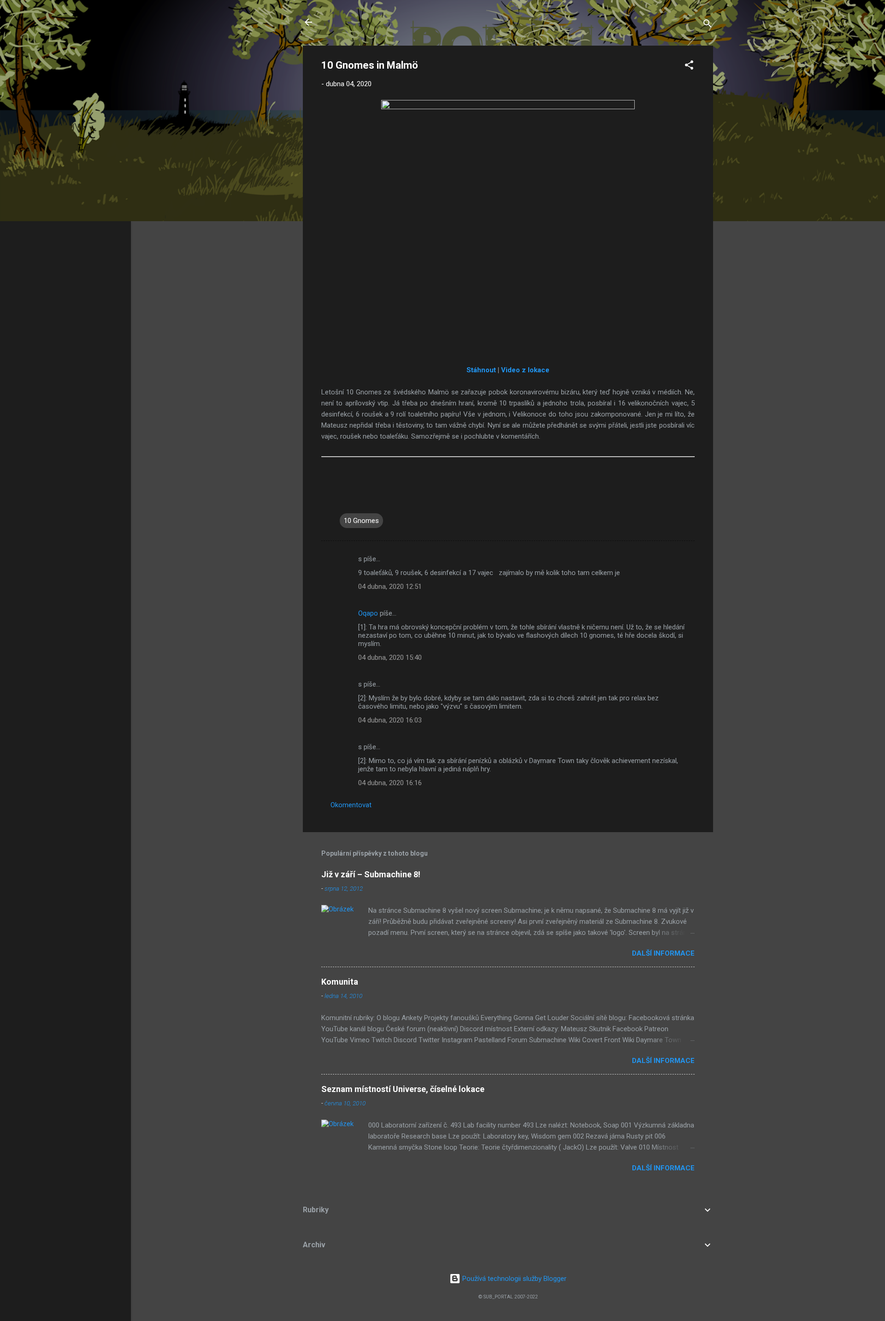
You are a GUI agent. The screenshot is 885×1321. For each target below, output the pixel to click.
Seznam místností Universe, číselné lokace (402, 1089)
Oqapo (368, 613)
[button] (689, 66)
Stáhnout (481, 370)
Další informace (663, 953)
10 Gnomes (361, 521)
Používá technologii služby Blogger (513, 1278)
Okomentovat (351, 805)
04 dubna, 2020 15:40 (390, 657)
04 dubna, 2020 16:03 (390, 720)
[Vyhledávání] (707, 25)
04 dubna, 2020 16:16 (390, 783)
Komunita (339, 981)
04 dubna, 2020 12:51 (390, 586)
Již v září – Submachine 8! (370, 874)
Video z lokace (525, 370)
